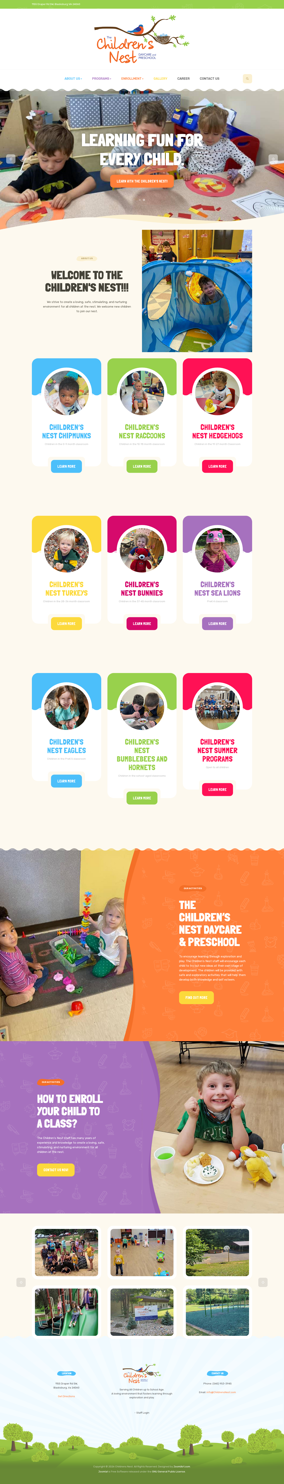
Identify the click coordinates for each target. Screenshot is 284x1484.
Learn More (66, 466)
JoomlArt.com (181, 1466)
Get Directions (66, 1396)
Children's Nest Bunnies (142, 589)
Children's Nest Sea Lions (217, 589)
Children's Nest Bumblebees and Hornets (142, 754)
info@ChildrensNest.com (221, 1392)
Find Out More (196, 997)
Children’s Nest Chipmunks (66, 431)
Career (183, 78)
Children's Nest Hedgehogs (217, 431)
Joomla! (103, 1471)
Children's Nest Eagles (66, 746)
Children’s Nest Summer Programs (217, 750)
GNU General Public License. (169, 1471)
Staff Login (142, 1412)
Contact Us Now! (55, 1170)
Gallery (160, 78)
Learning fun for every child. (142, 149)
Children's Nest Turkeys (66, 589)
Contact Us (209, 78)
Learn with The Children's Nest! (142, 181)
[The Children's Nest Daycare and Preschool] (142, 39)
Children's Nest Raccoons (142, 431)
